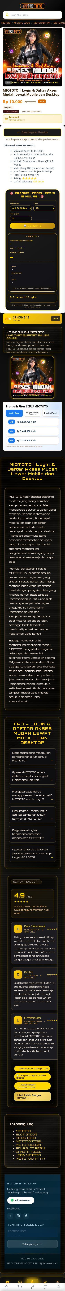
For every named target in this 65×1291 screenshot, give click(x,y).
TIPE (35, 204)
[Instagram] (18, 1216)
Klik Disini (38, 181)
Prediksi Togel (50, 413)
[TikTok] (26, 1216)
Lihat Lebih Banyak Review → (29, 1096)
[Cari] (7, 15)
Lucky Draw (14, 413)
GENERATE (33, 226)
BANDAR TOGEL (28, 1152)
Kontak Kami (16, 1236)
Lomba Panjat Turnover (32, 413)
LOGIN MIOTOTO (28, 1155)
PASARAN (14, 204)
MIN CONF (15, 214)
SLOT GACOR (26, 1135)
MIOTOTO (6, 23)
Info (55, 318)
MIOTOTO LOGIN (22, 23)
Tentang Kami (17, 1231)
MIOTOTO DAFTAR (41, 23)
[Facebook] (10, 1216)
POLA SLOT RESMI (30, 1148)
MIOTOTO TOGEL (29, 1141)
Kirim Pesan (23, 1200)
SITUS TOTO (26, 1138)
